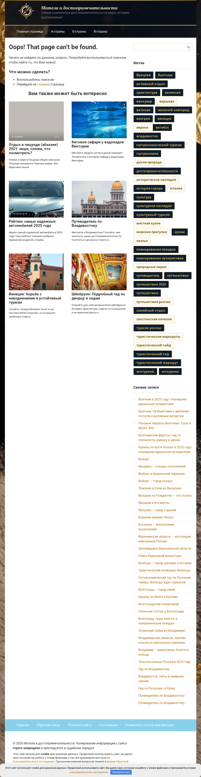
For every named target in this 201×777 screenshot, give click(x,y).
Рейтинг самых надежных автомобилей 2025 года (32, 223)
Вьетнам (165, 75)
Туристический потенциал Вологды (164, 570)
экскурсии (170, 371)
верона (142, 127)
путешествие (178, 275)
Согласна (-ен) (121, 772)
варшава (166, 101)
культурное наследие (154, 206)
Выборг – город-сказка (155, 481)
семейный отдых (150, 310)
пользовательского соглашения (33, 761)
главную (43, 84)
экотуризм (145, 371)
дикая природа (149, 162)
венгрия (143, 118)
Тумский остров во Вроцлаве (159, 488)
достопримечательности (157, 171)
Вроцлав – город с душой (157, 510)
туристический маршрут (157, 363)
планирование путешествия (159, 258)
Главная (23, 725)
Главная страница (30, 31)
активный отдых (150, 84)
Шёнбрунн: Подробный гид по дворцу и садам (98, 296)
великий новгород (173, 110)
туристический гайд (153, 345)
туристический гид (152, 354)
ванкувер (144, 101)
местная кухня (148, 223)
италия (176, 188)
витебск (162, 127)
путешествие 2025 (151, 284)
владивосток (147, 136)
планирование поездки (156, 249)
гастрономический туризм (159, 145)
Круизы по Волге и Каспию (158, 597)
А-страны (58, 31)
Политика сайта (79, 725)
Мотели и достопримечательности (79, 7)
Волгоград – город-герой (156, 589)
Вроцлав (143, 75)
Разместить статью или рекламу (149, 725)
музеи (180, 232)
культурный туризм (153, 214)
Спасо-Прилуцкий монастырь (160, 556)
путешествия (147, 293)
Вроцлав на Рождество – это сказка (165, 495)
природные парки (151, 267)
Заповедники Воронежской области (164, 548)
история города (149, 188)
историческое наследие (156, 180)
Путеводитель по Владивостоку (87, 223)
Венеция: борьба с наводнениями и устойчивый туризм (35, 298)
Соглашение (108, 725)
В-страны (100, 31)
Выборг (143, 459)
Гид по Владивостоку (154, 669)
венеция (164, 118)
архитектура (146, 92)
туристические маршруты (158, 336)
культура (143, 197)
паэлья (142, 241)
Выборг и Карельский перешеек (161, 474)
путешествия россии (153, 302)
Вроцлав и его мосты (153, 503)
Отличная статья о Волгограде (161, 611)
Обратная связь (48, 725)
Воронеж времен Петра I (156, 517)
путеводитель (148, 275)
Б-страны (79, 31)
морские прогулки (151, 232)
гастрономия (147, 153)
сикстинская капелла (154, 319)
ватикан (143, 110)
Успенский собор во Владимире (161, 630)
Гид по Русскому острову (156, 688)
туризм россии (148, 328)
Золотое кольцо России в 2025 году (164, 662)
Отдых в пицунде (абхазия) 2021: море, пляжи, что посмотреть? (33, 148)
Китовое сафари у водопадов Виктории (98, 144)
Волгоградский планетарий (158, 604)
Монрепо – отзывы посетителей (161, 466)
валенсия (172, 92)
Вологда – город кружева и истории (165, 563)
